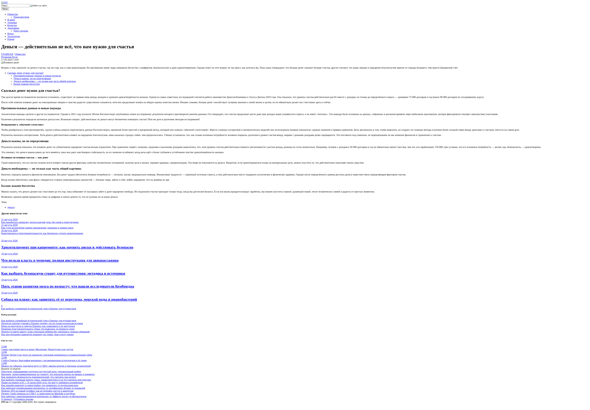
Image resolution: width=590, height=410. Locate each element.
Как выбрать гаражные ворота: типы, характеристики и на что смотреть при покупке (46, 379)
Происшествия (21, 17)
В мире (11, 19)
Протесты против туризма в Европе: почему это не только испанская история (42, 323)
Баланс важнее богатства (27, 84)
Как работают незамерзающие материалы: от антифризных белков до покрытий (43, 388)
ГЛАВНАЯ (7, 54)
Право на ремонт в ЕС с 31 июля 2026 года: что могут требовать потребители (42, 382)
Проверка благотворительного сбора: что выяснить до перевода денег (38, 329)
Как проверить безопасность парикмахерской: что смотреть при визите (38, 377)
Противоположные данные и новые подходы (37, 75)
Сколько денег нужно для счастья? (25, 73)
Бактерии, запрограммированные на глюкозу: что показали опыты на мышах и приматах (48, 374)
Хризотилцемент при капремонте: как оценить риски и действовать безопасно (67, 247)
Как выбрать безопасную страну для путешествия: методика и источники (63, 273)
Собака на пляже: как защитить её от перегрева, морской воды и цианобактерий (69, 299)
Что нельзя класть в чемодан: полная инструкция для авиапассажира (60, 260)
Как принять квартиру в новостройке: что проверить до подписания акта (39, 385)
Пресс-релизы (21, 31)
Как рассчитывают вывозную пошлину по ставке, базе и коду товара (37, 334)
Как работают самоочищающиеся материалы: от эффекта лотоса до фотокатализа (43, 396)
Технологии (13, 36)
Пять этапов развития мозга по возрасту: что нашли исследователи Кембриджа (67, 286)
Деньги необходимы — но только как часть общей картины (45, 81)
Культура (12, 25)
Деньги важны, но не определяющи (32, 78)
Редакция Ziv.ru (9, 57)
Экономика (13, 28)
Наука (10, 33)
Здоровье (12, 22)
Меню (5, 9)
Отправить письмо (23, 399)
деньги (11, 207)
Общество (12, 14)
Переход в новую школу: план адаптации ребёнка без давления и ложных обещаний (45, 331)
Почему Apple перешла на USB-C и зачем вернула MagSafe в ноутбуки (38, 393)
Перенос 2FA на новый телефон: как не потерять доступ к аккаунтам (37, 391)
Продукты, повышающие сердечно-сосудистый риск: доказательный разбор (41, 371)
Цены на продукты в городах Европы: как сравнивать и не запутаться (38, 326)
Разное (10, 39)
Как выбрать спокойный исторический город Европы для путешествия (38, 308)
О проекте (6, 399)
